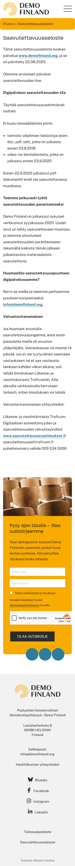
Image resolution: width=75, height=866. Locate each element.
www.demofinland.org (38, 55)
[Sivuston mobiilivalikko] (68, 9)
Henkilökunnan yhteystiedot (37, 765)
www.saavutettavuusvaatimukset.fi (34, 436)
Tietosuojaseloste (37, 832)
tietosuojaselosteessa (24, 605)
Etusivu (8, 24)
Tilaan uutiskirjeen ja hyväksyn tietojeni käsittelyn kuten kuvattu (32, 599)
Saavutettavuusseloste (37, 842)
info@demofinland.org (22, 304)
